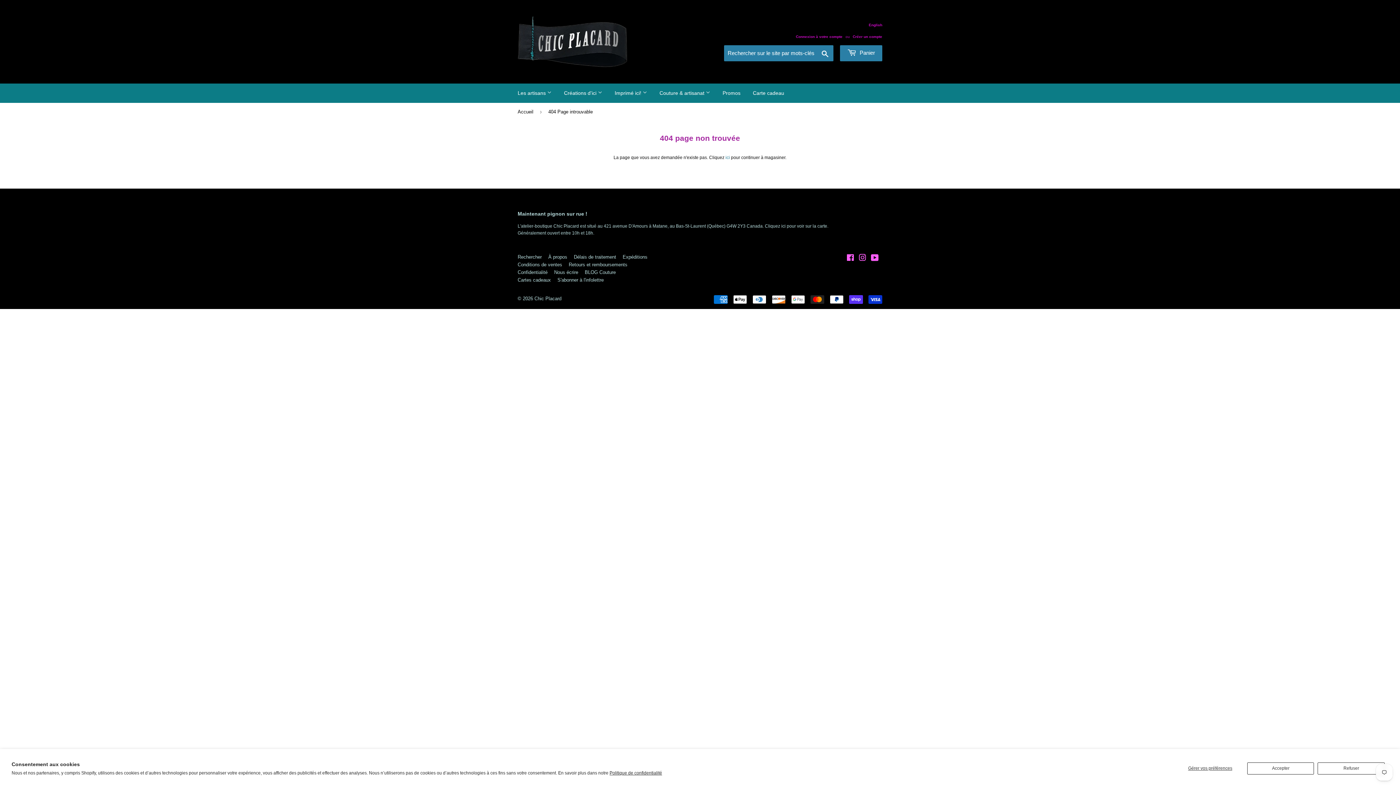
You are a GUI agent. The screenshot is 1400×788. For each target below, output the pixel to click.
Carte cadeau (768, 93)
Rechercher (530, 257)
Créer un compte (867, 37)
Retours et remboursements (598, 264)
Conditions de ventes (540, 264)
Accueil (525, 112)
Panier (866, 53)
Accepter (1281, 768)
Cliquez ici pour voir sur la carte (796, 226)
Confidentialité (533, 272)
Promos (731, 93)
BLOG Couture (600, 272)
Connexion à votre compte (819, 37)
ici (728, 157)
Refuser (1351, 768)
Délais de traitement (595, 257)
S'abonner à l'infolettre (580, 280)
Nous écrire (566, 272)
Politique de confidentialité (636, 773)
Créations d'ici (581, 93)
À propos (557, 257)
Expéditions (635, 257)
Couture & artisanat (683, 93)
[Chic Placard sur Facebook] (850, 259)
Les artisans (532, 93)
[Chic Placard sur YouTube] (875, 259)
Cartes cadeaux (534, 280)
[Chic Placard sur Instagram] (862, 259)
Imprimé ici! (629, 93)
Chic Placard (547, 298)
